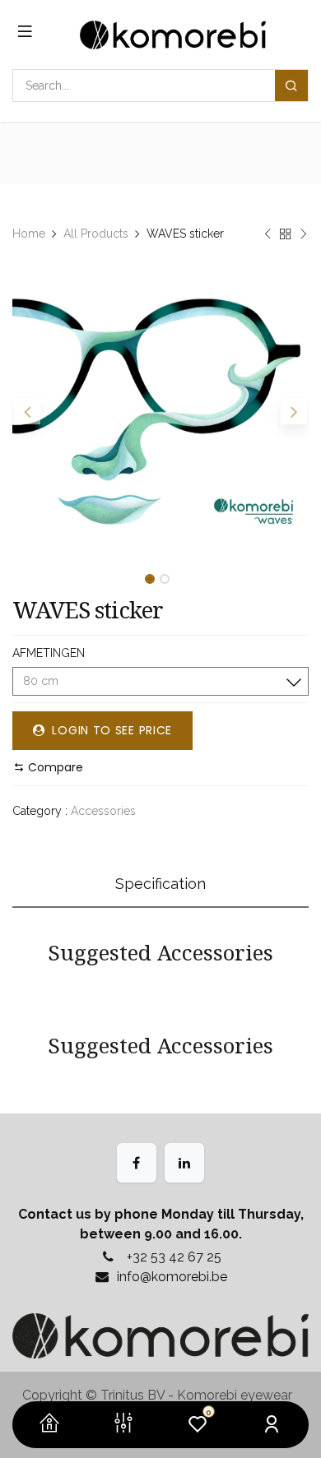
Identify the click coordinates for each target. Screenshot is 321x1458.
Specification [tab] (160, 883)
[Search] (291, 85)
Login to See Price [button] (110, 730)
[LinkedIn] (184, 1163)
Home (28, 233)
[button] (27, 411)
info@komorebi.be (172, 1276)
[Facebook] (136, 1163)
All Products (95, 233)
